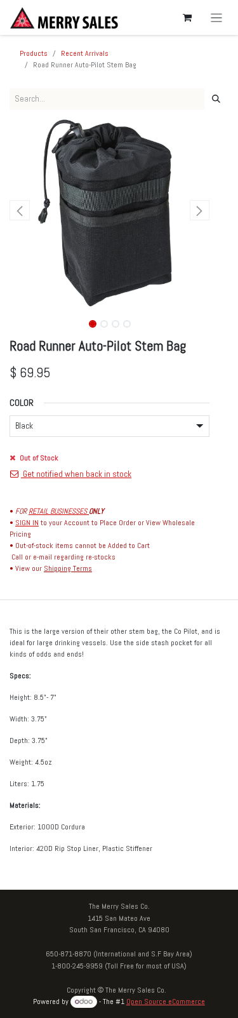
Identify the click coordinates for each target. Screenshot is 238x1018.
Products (34, 53)
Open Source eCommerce (165, 1001)
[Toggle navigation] (216, 17)
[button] (20, 210)
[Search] (216, 99)
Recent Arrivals (85, 53)
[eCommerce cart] (187, 18)
